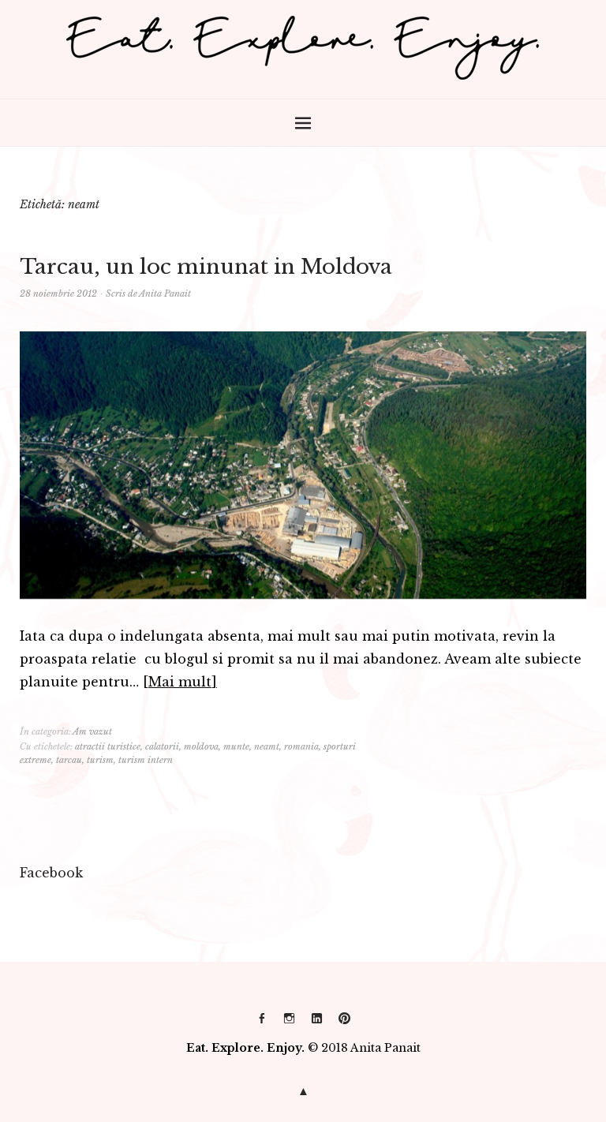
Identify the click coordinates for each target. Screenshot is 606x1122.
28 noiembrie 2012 (58, 293)
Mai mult (179, 682)
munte (236, 746)
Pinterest (345, 1024)
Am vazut (92, 731)
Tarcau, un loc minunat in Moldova (206, 266)
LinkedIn (317, 1024)
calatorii (162, 746)
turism (100, 759)
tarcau (69, 759)
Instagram (289, 1024)
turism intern (145, 759)
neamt (266, 746)
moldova (201, 746)
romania (301, 746)
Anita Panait (165, 293)
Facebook (262, 1024)
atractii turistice (107, 746)
